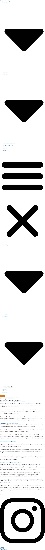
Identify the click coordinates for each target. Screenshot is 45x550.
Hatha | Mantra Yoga (8, 145)
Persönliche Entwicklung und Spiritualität (10, 462)
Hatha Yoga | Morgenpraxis (9, 143)
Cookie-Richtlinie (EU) (3, 549)
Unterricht (5, 147)
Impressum (2, 547)
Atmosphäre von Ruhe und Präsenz (9, 423)
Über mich (5, 148)
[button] (22, 198)
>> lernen (6, 72)
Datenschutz (2, 548)
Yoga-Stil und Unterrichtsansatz (8, 441)
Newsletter (5, 150)
